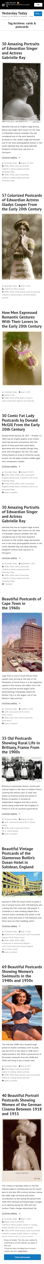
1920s (17, 292)
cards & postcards (22, 166)
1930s (17, 475)
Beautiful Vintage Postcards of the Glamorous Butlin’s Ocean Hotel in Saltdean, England (18, 857)
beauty (22, 292)
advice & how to (26, 398)
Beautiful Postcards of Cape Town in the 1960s (21, 603)
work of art (33, 478)
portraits (26, 169)
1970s (17, 940)
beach (6, 1069)
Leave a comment (10, 492)
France (21, 822)
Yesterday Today (14, 13)
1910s (12, 166)
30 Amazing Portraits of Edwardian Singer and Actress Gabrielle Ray (20, 50)
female (33, 295)
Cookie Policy (22, 1251)
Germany (11, 1228)
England (5, 478)
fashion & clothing (9, 1072)
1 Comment (8, 584)
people (4, 825)
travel (22, 937)
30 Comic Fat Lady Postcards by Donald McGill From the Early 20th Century (21, 422)
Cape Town (14, 718)
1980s (22, 940)
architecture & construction (14, 934)
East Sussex (21, 946)
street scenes (7, 715)
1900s (6, 166)
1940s (6, 1075)
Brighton (27, 943)
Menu (38, 14)
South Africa (6, 720)
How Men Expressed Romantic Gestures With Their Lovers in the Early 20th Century (22, 319)
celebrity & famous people (12, 169)
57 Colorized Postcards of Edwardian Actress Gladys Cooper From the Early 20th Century (22, 202)
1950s (6, 940)
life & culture (24, 712)
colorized (26, 295)
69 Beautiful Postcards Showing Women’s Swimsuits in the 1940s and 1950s (22, 973)
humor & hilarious (21, 478)
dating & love (9, 395)
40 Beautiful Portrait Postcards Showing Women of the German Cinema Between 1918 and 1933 (22, 1104)
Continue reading (9, 157)
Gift (38, 4)
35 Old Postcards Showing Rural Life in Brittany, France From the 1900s (21, 745)
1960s (6, 718)
